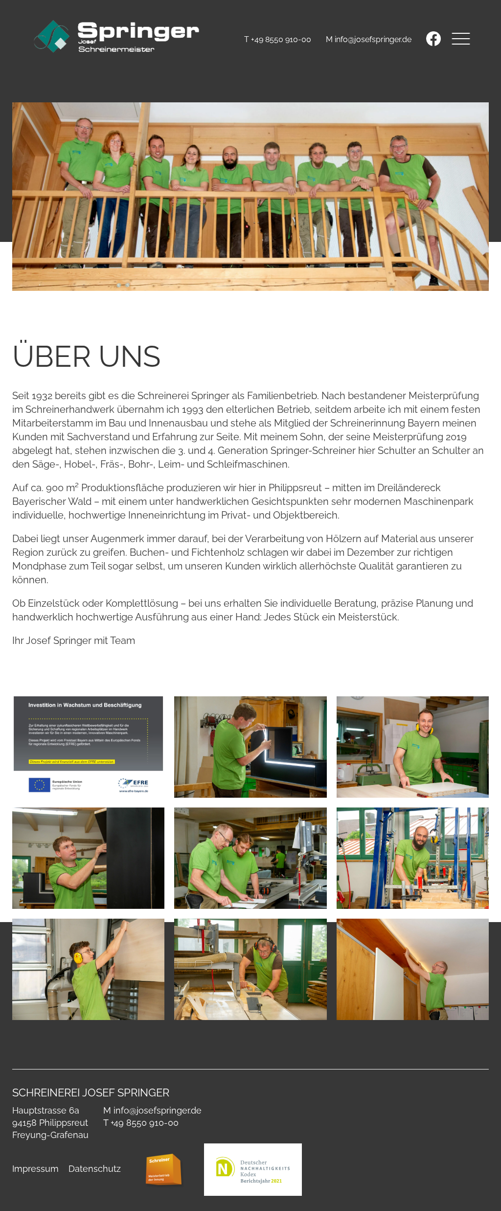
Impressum (35, 1169)
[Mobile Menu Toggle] (461, 39)
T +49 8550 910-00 (277, 39)
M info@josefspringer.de (368, 39)
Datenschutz (94, 1169)
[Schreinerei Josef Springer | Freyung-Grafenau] (117, 37)
